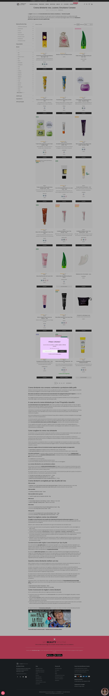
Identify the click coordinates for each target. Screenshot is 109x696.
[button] (3, 693)
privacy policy (58, 354)
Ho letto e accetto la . (55, 354)
